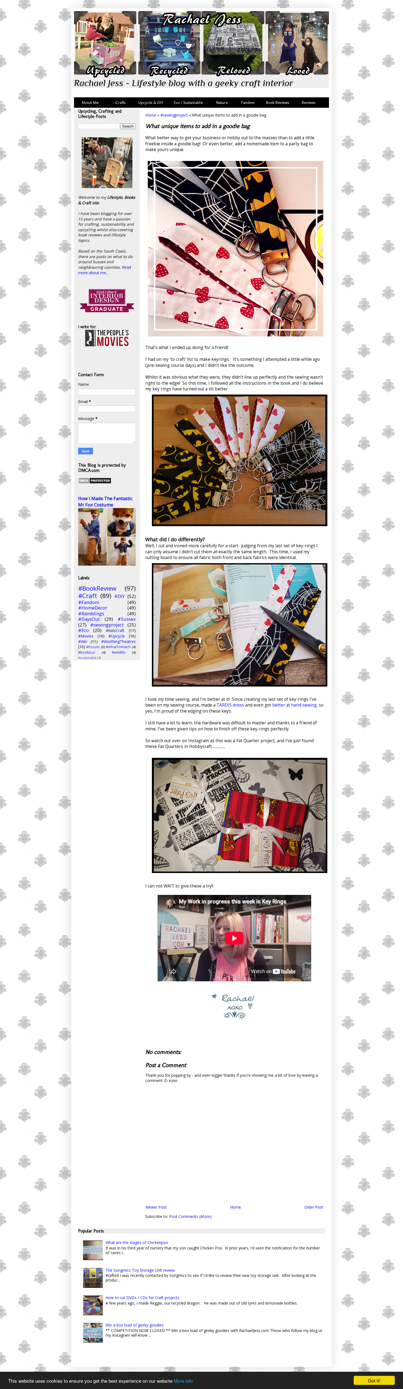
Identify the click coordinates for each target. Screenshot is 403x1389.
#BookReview (97, 588)
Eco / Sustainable (189, 102)
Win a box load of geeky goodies (135, 1325)
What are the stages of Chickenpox (137, 1242)
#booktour (86, 652)
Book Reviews (277, 102)
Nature (222, 102)
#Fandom (88, 602)
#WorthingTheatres (118, 641)
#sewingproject (174, 115)
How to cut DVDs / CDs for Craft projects (142, 1297)
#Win (82, 641)
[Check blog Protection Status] (94, 482)
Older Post (313, 1207)
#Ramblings (91, 613)
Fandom (248, 102)
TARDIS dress (230, 705)
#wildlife (119, 652)
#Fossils (93, 647)
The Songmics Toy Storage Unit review (140, 1270)
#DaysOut (89, 619)
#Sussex (127, 619)
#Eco (83, 630)
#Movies (85, 636)
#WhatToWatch (118, 647)
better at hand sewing (294, 705)
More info (183, 1380)
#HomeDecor (92, 608)
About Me (90, 102)
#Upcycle (117, 636)
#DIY (119, 596)
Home (150, 115)
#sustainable (87, 658)
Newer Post (156, 1207)
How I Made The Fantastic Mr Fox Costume (105, 501)
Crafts (120, 102)
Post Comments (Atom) (190, 1216)
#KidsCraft (115, 630)
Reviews (308, 102)
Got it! (374, 1380)
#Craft (87, 595)
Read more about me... (104, 270)
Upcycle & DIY (152, 102)
